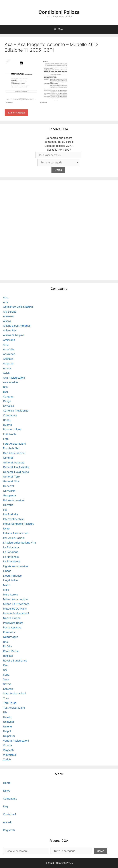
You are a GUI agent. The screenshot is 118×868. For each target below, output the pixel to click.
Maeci (6, 585)
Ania (6, 344)
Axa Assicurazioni (14, 377)
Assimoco (9, 354)
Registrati (9, 830)
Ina (5, 509)
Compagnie (10, 415)
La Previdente (11, 561)
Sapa (6, 674)
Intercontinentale (13, 519)
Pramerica (9, 632)
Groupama (9, 495)
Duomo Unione (12, 429)
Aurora (7, 368)
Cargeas (8, 396)
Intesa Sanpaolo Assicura (18, 523)
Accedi (7, 822)
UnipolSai (9, 736)
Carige (7, 401)
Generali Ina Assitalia (16, 467)
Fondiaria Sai (11, 448)
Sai (5, 670)
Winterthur (9, 754)
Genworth (9, 490)
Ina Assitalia (10, 514)
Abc (5, 297)
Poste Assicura (12, 627)
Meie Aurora (10, 594)
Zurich (7, 759)
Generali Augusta (13, 462)
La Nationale (11, 556)
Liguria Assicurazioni (15, 566)
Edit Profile (9, 434)
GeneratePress (64, 863)
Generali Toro (11, 476)
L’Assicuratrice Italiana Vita (19, 542)
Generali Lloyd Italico (16, 471)
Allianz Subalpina (13, 335)
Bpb (5, 387)
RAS (5, 641)
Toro (6, 698)
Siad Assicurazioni (14, 693)
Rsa (5, 665)
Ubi (5, 712)
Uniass (7, 717)
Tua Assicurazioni (14, 707)
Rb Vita (7, 646)
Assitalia (8, 358)
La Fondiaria (10, 552)
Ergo (6, 438)
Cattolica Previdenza (16, 410)
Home (6, 782)
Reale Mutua (11, 651)
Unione (7, 726)
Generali (8, 457)
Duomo (7, 424)
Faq (5, 806)
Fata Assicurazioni (14, 443)
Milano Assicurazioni (15, 599)
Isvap (6, 528)
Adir (5, 302)
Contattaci (9, 814)
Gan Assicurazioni (14, 453)
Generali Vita (11, 481)
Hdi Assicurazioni (13, 500)
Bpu (5, 391)
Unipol (7, 731)
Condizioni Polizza (59, 12)
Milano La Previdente (16, 604)
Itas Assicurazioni (14, 538)
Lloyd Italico (10, 580)
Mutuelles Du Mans (15, 608)
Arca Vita (8, 349)
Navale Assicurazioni (16, 613)
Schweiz (8, 688)
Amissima (9, 339)
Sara (6, 679)
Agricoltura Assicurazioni (18, 306)
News (6, 790)
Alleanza (8, 316)
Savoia (7, 684)
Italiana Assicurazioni (16, 533)
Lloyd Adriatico (12, 575)
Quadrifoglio (10, 636)
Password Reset (13, 622)
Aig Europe (9, 311)
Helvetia (8, 504)
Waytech (8, 750)
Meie (6, 589)
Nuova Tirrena (12, 618)
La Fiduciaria (11, 547)
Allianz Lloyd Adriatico (17, 325)
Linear (7, 570)
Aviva (6, 372)
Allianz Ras (10, 330)
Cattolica (8, 405)
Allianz (7, 321)
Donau (7, 420)
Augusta (8, 363)
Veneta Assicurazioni (16, 740)
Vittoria (7, 745)
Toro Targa (9, 702)
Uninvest (8, 721)
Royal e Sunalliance (15, 660)
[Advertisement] (59, 229)
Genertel (8, 486)
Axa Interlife (10, 382)
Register (8, 655)
